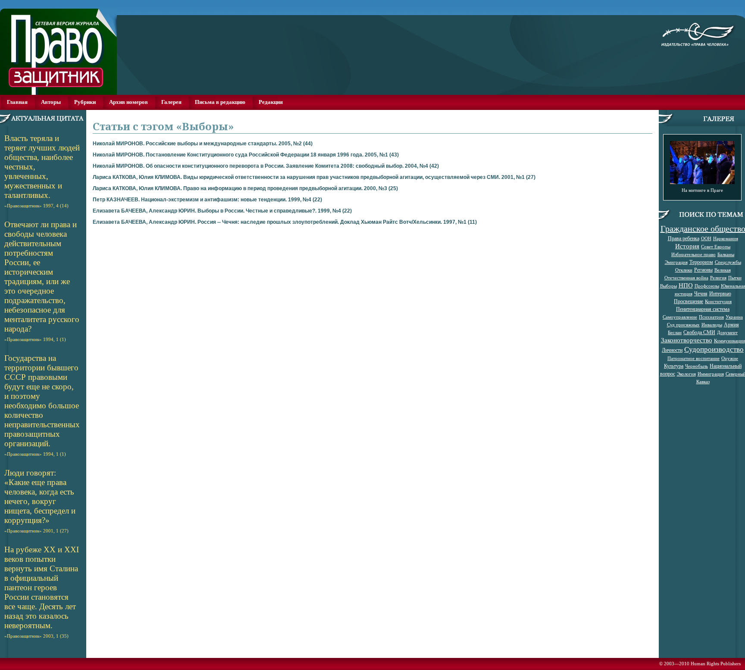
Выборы (668, 286)
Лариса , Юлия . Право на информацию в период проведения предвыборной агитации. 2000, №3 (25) (245, 188)
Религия (718, 278)
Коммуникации (729, 341)
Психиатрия (711, 317)
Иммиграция (711, 374)
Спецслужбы (728, 262)
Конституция (718, 301)
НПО (686, 285)
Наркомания (725, 238)
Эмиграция (676, 262)
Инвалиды (711, 325)
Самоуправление (680, 317)
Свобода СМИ (699, 332)
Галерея (171, 102)
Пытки (735, 278)
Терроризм (701, 261)
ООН (706, 238)
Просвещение (688, 300)
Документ (727, 332)
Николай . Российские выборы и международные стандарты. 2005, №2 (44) (203, 144)
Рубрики (85, 102)
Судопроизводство (714, 349)
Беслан (675, 332)
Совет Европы (715, 247)
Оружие (729, 358)
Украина (734, 317)
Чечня (700, 293)
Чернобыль (696, 366)
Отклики (683, 270)
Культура (673, 365)
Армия (731, 324)
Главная (17, 102)
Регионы (703, 269)
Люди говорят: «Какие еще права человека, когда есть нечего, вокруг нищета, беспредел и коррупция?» (39, 500)
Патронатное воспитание (693, 358)
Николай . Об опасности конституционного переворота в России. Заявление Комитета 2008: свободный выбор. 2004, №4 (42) (266, 166)
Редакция (271, 102)
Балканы (725, 254)
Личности (672, 349)
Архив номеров (128, 102)
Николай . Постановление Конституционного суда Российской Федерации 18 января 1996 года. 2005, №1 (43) (246, 155)
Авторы (51, 102)
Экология (686, 374)
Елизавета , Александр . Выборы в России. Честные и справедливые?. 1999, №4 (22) (222, 211)
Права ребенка (683, 238)
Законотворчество (686, 340)
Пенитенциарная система (702, 308)
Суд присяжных (683, 325)
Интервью (720, 293)
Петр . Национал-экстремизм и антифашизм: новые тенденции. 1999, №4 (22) (207, 200)
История (687, 246)
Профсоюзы (707, 286)
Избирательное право (693, 254)
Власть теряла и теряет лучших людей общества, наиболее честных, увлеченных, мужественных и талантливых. (42, 171)
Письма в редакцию (220, 102)
